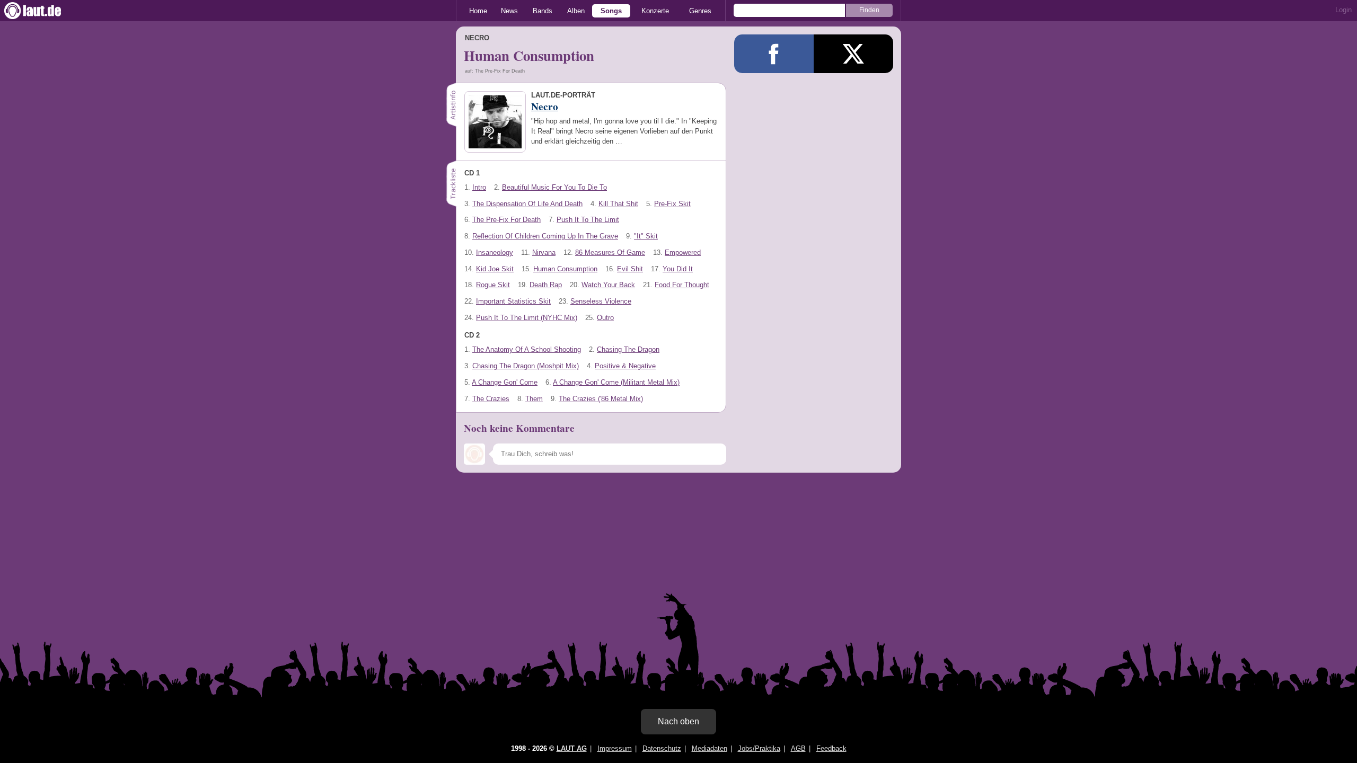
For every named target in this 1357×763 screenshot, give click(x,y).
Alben (576, 11)
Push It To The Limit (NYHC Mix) (526, 318)
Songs (611, 11)
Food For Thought (682, 285)
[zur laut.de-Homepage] (42, 10)
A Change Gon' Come (504, 382)
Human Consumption (565, 269)
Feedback (831, 748)
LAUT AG (572, 748)
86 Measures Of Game (610, 252)
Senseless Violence (600, 301)
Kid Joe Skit (495, 269)
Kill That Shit (618, 204)
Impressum (614, 748)
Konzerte (655, 11)
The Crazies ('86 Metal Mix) (601, 399)
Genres (700, 11)
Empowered (683, 252)
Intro (479, 187)
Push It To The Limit (588, 220)
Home (478, 11)
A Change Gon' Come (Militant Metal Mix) (616, 382)
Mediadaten (709, 748)
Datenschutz (661, 748)
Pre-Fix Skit (672, 204)
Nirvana (544, 252)
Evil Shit (630, 269)
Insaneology (494, 252)
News (509, 11)
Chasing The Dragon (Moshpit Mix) (525, 366)
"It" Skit (646, 236)
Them (534, 399)
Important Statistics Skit (513, 301)
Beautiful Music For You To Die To (554, 187)
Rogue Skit (493, 285)
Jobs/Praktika (759, 748)
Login (1343, 10)
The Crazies (490, 399)
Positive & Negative (625, 366)
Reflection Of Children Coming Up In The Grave (545, 236)
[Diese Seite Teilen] (774, 53)
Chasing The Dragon (628, 349)
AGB (798, 748)
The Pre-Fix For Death (506, 220)
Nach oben (678, 721)
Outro (605, 318)
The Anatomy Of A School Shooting (526, 349)
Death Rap (546, 285)
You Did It (678, 269)
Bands (542, 11)
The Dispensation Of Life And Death (527, 204)
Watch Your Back (608, 285)
